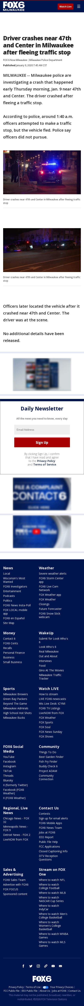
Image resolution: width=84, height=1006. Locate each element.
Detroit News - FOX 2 (16, 835)
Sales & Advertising (13, 872)
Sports (9, 688)
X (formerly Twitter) (15, 785)
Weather (46, 568)
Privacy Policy (46, 461)
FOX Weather (47, 599)
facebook (23, 966)
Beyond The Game (15, 703)
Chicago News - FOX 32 (16, 820)
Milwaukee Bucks (14, 717)
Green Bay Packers (15, 699)
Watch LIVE (49, 688)
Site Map (8, 623)
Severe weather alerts (52, 573)
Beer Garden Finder (51, 757)
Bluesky (8, 780)
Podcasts (9, 596)
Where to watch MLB (52, 893)
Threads (8, 775)
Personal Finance (14, 652)
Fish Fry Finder (48, 761)
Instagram (9, 766)
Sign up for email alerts (53, 818)
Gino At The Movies (51, 670)
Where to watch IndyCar (49, 907)
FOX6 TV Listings (49, 708)
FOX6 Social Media (13, 749)
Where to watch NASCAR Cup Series (51, 899)
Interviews (45, 661)
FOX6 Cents (10, 643)
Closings (44, 604)
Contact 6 (9, 638)
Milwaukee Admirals (15, 708)
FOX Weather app (50, 595)
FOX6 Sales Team (14, 880)
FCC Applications (49, 846)
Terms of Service (44, 464)
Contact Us (49, 808)
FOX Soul (44, 727)
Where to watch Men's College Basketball (53, 915)
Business (8, 657)
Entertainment (12, 591)
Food (42, 665)
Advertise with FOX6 (16, 884)
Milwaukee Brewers (15, 694)
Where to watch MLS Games (52, 943)
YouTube (8, 757)
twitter (31, 966)
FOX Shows (46, 736)
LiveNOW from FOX (51, 713)
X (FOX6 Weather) (14, 798)
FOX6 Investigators (15, 586)
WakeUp (46, 633)
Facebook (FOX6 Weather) (13, 791)
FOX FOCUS (10, 889)
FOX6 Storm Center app (51, 580)
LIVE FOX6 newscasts (52, 699)
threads (46, 966)
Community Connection (46, 777)
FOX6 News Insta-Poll (17, 605)
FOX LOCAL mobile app (15, 611)
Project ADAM (48, 771)
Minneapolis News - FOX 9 (15, 828)
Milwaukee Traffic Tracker (50, 676)
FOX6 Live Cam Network (48, 588)
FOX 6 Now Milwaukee (15, 60)
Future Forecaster (50, 609)
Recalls (7, 648)
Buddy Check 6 (48, 766)
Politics (7, 600)
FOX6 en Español (14, 618)
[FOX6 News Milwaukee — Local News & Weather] (14, 6)
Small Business (12, 662)
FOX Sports (46, 722)
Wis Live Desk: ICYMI (52, 703)
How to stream (48, 694)
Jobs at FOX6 (47, 832)
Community (49, 746)
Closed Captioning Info (53, 851)
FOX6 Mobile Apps (50, 823)
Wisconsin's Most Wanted (14, 580)
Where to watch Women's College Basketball (50, 925)
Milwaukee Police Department (45, 60)
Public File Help (48, 842)
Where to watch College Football (49, 886)
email (60, 966)
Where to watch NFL (52, 880)
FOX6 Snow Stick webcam (49, 615)
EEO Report (46, 837)
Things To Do (47, 752)
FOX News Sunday (50, 732)
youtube (53, 966)
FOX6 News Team (50, 828)
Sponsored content (15, 894)
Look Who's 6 (47, 647)
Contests (44, 813)
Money (9, 633)
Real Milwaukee (49, 651)
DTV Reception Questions (48, 857)
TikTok (7, 771)
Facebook (9, 761)
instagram (38, 966)
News (8, 568)
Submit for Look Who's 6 (53, 640)
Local (6, 573)
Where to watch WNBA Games (53, 935)
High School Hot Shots (17, 713)
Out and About (48, 656)
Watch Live (65, 6)
